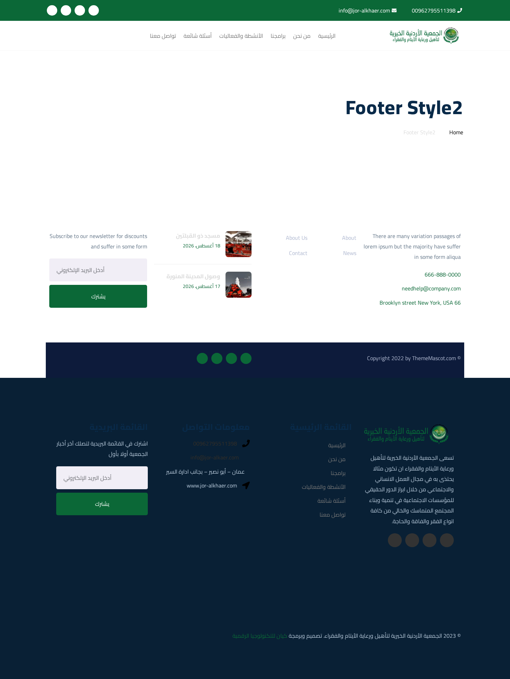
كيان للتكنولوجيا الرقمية (259, 635)
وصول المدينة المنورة (193, 276)
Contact (298, 253)
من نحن (302, 36)
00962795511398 (215, 443)
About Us (296, 237)
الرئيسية (326, 36)
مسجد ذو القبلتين (198, 235)
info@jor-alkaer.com (214, 457)
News (349, 253)
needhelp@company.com (431, 288)
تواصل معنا (163, 36)
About (349, 237)
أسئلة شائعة (198, 36)
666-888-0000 (443, 274)
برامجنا (278, 36)
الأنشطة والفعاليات (241, 36)
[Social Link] (93, 10)
